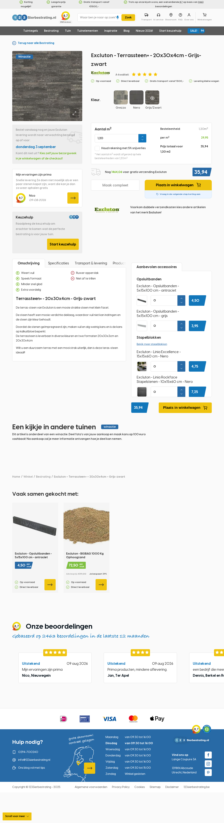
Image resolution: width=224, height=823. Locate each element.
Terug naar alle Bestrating (36, 43)
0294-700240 (28, 752)
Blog (127, 30)
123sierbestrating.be (197, 787)
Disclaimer (172, 787)
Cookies (139, 787)
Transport (146, 19)
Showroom (171, 19)
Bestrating (51, 30)
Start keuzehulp (170, 30)
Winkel (28, 476)
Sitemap (155, 787)
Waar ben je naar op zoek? (98, 17)
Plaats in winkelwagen (175, 185)
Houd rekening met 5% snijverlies (123, 148)
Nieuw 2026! (144, 30)
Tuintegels (30, 30)
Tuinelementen (87, 30)
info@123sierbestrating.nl (34, 759)
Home (16, 476)
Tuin (68, 30)
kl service (158, 19)
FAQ (180, 19)
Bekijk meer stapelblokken (152, 344)
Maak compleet (115, 185)
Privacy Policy (121, 787)
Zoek (128, 17)
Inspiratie (110, 30)
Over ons (189, 19)
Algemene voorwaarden (91, 787)
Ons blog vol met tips (31, 767)
